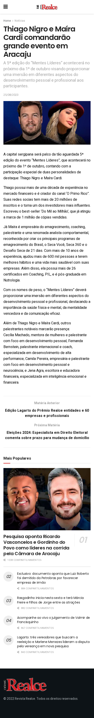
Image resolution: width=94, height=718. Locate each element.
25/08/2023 (10, 95)
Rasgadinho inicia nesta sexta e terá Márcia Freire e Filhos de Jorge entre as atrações (50, 600)
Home (7, 21)
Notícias (20, 21)
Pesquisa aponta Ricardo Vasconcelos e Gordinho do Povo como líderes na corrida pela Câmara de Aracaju (36, 545)
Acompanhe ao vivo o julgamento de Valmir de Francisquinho (53, 619)
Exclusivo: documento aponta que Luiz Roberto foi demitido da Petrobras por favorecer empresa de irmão (53, 578)
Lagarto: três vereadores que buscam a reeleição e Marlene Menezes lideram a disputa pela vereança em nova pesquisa (53, 641)
